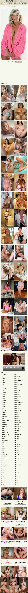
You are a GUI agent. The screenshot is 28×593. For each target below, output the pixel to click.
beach (3, 386)
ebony (3, 436)
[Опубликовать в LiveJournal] (13, 3)
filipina (4, 448)
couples (4, 422)
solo (17, 456)
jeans (3, 480)
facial (3, 442)
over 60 (18, 416)
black (3, 398)
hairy (3, 462)
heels (3, 468)
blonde (4, 400)
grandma (4, 458)
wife (17, 482)
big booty (4, 392)
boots (3, 406)
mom (17, 388)
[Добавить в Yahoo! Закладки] (26, 3)
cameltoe (4, 412)
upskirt (17, 472)
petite (17, 424)
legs (17, 374)
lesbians (18, 376)
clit (3, 418)
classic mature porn (7, 416)
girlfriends (4, 454)
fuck (3, 450)
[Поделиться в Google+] (9, 3)
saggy (17, 436)
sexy (17, 442)
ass (3, 380)
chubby (4, 414)
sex (17, 440)
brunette (4, 410)
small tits (18, 454)
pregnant (18, 426)
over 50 (18, 414)
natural (17, 392)
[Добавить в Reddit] (17, 3)
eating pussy (5, 434)
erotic (3, 438)
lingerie (18, 378)
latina (3, 484)
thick (17, 462)
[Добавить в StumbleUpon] (19, 3)
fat (2, 444)
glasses (4, 456)
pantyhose (18, 422)
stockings (18, 458)
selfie (17, 438)
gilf (3, 452)
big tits (3, 394)
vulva (17, 478)
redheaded (18, 434)
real (17, 432)
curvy (3, 430)
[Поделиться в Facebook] (4, 3)
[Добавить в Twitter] (24, 3)
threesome (18, 464)
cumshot (4, 426)
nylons (17, 400)
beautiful (4, 388)
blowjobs (4, 402)
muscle (18, 390)
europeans (5, 440)
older (17, 406)
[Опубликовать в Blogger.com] (2, 3)
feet (3, 446)
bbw (3, 384)
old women (19, 404)
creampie (4, 424)
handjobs (4, 466)
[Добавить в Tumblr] (22, 3)
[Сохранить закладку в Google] (6, 3)
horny (3, 470)
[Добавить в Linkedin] (11, 3)
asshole (4, 382)
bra (3, 408)
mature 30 (18, 410)
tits (16, 468)
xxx (17, 484)
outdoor (18, 408)
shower (18, 446)
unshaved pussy (20, 470)
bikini (3, 396)
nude (17, 398)
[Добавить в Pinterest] (15, 3)
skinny (17, 450)
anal (3, 376)
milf (17, 382)
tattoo (17, 460)
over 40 (18, 412)
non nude (18, 396)
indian (3, 476)
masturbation (19, 380)
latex (3, 482)
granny (4, 460)
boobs (3, 404)
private (17, 428)
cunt (3, 428)
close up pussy (6, 420)
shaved (18, 444)
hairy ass (4, 464)
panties (18, 420)
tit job (17, 466)
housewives (5, 474)
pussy (17, 430)
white (17, 480)
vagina (17, 474)
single (17, 448)
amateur (4, 374)
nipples (18, 394)
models (18, 386)
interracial (4, 478)
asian (3, 378)
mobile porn (19, 384)
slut (17, 452)
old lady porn (19, 402)
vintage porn (19, 476)
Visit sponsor (18, 61)
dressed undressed (7, 432)
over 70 (18, 418)
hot (3, 472)
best (3, 390)
